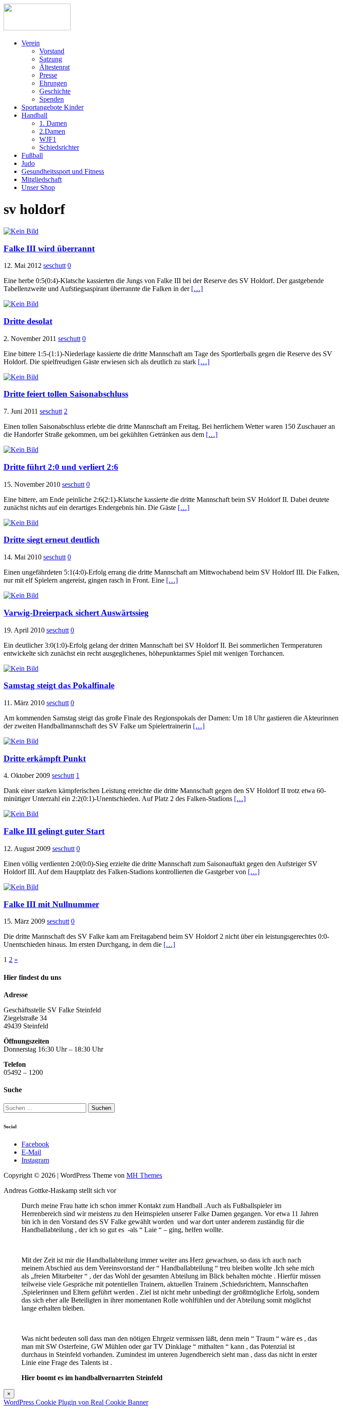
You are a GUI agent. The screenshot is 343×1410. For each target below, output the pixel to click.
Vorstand (51, 51)
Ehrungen (53, 83)
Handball (34, 115)
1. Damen (53, 123)
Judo (28, 163)
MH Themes (144, 1175)
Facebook (35, 1144)
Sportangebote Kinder (52, 107)
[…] (197, 288)
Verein (30, 43)
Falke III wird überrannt (49, 248)
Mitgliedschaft (41, 179)
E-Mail (31, 1152)
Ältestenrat (54, 67)
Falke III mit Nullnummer (51, 904)
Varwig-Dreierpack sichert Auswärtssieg (76, 612)
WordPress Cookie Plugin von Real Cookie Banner (76, 1402)
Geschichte (55, 91)
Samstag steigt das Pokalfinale (59, 685)
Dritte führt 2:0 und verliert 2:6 (61, 467)
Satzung (50, 59)
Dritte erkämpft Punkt (45, 758)
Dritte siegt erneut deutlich (52, 539)
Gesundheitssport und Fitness (62, 171)
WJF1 (47, 139)
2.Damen (52, 131)
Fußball (32, 155)
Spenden (51, 99)
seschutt (54, 265)
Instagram (35, 1160)
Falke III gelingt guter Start (54, 831)
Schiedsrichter (59, 147)
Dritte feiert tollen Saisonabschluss (66, 394)
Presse (48, 75)
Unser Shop (38, 187)
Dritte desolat (28, 321)
